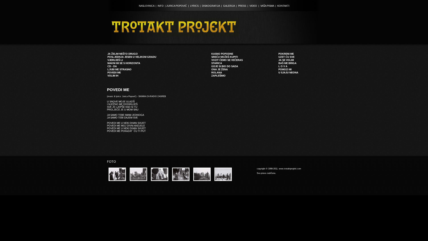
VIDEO (253, 5)
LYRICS (194, 5)
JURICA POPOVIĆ (176, 5)
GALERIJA (229, 5)
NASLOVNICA (146, 5)
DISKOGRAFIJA (211, 5)
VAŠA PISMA (267, 5)
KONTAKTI (283, 5)
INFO (161, 5)
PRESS (242, 5)
